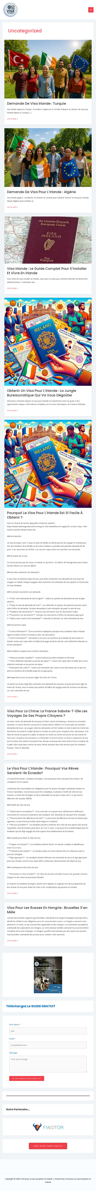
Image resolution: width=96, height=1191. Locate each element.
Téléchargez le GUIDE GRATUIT (30, 1006)
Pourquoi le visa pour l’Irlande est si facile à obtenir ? (45, 515)
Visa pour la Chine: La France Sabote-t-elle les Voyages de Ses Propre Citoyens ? (47, 713)
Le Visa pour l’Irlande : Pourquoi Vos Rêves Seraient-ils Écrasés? (43, 770)
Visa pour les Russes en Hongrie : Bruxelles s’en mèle (47, 910)
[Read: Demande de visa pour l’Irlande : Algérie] (48, 157)
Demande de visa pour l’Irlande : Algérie (41, 191)
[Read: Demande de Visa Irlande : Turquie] (48, 69)
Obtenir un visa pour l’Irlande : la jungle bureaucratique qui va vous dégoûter (41, 393)
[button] (48, 1146)
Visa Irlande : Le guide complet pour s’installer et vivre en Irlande (47, 271)
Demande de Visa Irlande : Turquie (36, 103)
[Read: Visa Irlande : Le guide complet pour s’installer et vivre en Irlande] (48, 240)
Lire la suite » (12, 118)
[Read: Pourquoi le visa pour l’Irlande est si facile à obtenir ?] (48, 463)
